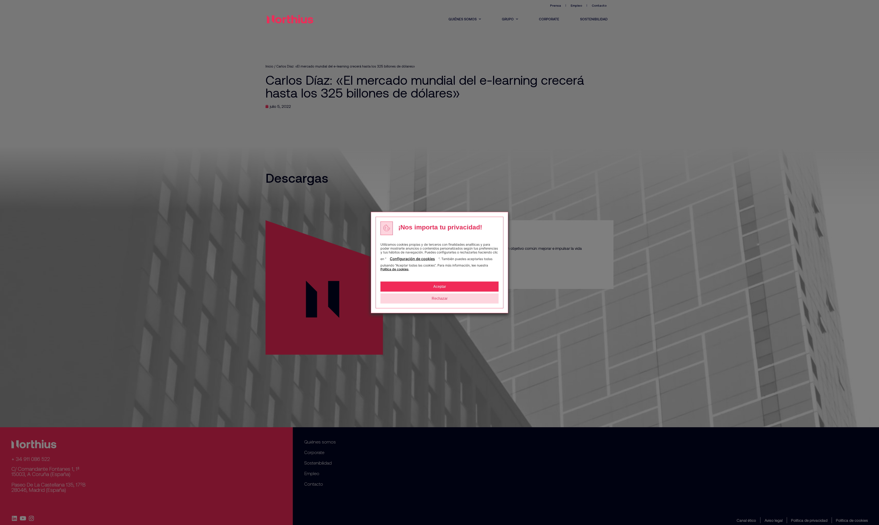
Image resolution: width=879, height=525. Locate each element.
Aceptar (439, 286)
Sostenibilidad (594, 19)
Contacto (599, 5)
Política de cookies (394, 269)
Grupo (508, 19)
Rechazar (440, 298)
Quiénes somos (462, 19)
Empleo (576, 5)
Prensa (555, 5)
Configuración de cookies (412, 258)
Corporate (549, 19)
